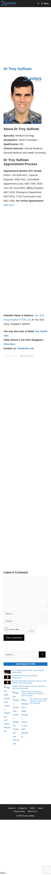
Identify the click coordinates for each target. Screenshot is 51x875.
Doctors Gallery (28, 816)
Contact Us (22, 808)
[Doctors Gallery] (8, 3)
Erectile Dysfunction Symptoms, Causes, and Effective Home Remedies (29, 682)
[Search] (42, 654)
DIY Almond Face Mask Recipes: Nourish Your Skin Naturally (38, 701)
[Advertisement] (25, 33)
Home (40, 808)
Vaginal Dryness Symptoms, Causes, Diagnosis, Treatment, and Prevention (32, 693)
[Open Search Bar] (38, 3)
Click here (9, 205)
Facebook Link (25, 348)
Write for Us (32, 811)
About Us (11, 808)
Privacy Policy (19, 811)
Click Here (9, 344)
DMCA (32, 808)
